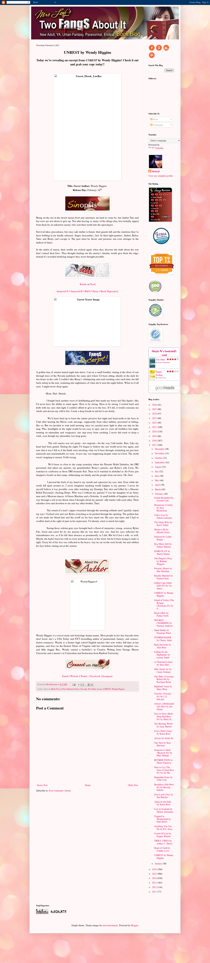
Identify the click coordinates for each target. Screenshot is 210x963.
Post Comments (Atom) (60, 790)
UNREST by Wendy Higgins (163, 594)
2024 (154, 413)
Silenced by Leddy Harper (163, 538)
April (157, 484)
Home (88, 785)
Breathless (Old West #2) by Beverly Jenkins (164, 787)
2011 (154, 891)
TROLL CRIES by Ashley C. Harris (163, 842)
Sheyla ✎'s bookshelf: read (164, 353)
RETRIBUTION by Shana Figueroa (163, 761)
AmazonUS (62, 291)
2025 (154, 409)
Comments (157, 124)
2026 (154, 404)
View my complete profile (160, 175)
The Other (160, 359)
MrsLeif (156, 171)
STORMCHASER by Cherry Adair (163, 639)
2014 (154, 878)
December (160, 448)
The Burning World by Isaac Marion (163, 725)
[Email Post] (74, 684)
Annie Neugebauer (164, 362)
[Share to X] (85, 684)
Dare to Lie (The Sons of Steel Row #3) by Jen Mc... (164, 770)
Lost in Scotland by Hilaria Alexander (163, 810)
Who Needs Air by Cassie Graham (163, 670)
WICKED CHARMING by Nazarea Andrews (163, 623)
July (157, 471)
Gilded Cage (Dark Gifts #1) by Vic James (163, 585)
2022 (154, 422)
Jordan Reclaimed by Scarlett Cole (164, 499)
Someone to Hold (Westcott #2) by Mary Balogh (163, 752)
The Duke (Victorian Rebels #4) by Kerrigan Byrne (164, 679)
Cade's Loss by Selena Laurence (163, 516)
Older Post (133, 785)
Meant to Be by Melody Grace (162, 531)
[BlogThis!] (82, 684)
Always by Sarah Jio (163, 738)
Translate (159, 148)
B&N (87, 291)
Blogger (134, 925)
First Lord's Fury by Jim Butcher (163, 796)
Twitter (84, 676)
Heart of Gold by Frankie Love (162, 849)
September (160, 462)
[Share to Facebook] (89, 684)
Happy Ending (159, 373)
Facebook (95, 676)
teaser (99, 689)
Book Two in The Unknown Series (65, 689)
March (158, 489)
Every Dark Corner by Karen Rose (163, 732)
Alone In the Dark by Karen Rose (162, 803)
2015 (154, 873)
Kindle (83, 284)
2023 (154, 418)
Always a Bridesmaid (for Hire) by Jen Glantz (164, 706)
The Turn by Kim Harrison (162, 744)
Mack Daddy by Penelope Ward (162, 631)
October (159, 457)
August (158, 466)
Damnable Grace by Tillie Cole (163, 779)
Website (74, 676)
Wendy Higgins (118, 689)
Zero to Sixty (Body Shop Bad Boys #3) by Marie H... (163, 716)
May (157, 480)
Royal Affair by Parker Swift (161, 614)
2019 (154, 436)
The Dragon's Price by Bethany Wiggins (163, 561)
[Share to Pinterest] (92, 684)
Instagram (107, 676)
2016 (154, 869)
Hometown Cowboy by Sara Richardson (163, 507)
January (159, 863)
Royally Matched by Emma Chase (163, 577)
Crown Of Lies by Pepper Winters (162, 835)
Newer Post (42, 785)
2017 (154, 444)
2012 (154, 887)
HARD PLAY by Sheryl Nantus (162, 552)
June (157, 475)
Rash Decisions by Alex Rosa (162, 646)
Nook (93, 284)
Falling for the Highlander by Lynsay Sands (162, 654)
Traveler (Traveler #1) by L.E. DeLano (162, 696)
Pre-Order (92, 689)
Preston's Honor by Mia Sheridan (163, 570)
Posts (155, 119)
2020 (154, 431)
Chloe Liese (162, 377)
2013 (154, 882)
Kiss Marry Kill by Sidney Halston (163, 545)
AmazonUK (76, 291)
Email (65, 676)
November (160, 453)
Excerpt (84, 689)
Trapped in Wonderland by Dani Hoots (162, 819)
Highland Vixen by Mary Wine (163, 688)
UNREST (107, 689)
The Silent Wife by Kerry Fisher (163, 524)
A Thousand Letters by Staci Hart (163, 663)
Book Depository (109, 291)
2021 (154, 427)
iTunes (95, 291)
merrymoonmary (110, 925)
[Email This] (79, 684)
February (159, 493)
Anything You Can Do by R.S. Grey (163, 828)
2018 (154, 440)
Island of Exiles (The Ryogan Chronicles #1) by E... (164, 604)
